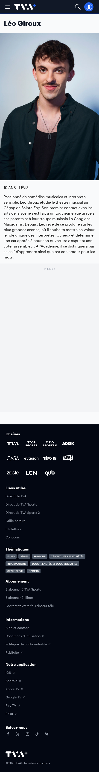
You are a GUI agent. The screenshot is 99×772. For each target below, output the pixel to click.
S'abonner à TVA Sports (23, 589)
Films (11, 556)
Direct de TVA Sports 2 (23, 512)
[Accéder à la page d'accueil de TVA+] (17, 754)
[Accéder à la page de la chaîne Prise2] (68, 458)
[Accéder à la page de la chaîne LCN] (31, 473)
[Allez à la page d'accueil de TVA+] (25, 6)
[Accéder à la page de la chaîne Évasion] (31, 458)
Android (11, 681)
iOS (8, 672)
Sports (34, 571)
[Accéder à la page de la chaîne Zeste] (13, 473)
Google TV (13, 697)
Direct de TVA (16, 496)
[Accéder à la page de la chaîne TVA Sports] (31, 443)
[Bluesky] (46, 734)
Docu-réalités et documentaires (54, 563)
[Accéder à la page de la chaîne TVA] (13, 443)
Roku (9, 714)
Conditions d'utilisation (23, 636)
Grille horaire (15, 521)
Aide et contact (17, 628)
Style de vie (15, 571)
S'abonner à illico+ (19, 597)
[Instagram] (27, 734)
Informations (16, 563)
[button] (7, 6)
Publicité (12, 652)
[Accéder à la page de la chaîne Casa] (13, 458)
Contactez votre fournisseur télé (30, 606)
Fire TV (11, 705)
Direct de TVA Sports (21, 504)
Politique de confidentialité (26, 644)
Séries (24, 556)
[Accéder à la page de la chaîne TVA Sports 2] (49, 443)
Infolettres (13, 529)
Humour (40, 556)
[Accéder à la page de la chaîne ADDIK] (68, 443)
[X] (17, 734)
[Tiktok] (37, 734)
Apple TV (12, 689)
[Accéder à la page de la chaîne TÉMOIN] (49, 458)
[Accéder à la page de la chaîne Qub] (49, 473)
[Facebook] (8, 734)
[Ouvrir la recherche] (77, 6)
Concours (13, 537)
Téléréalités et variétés (67, 556)
